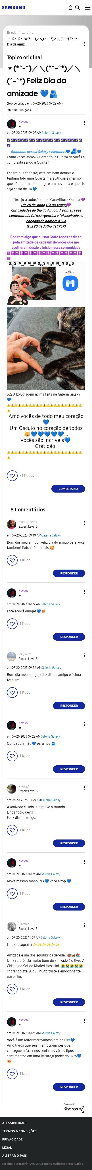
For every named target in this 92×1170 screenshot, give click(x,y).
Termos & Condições (19, 1131)
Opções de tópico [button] (77, 44)
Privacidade (12, 1139)
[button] (77, 122)
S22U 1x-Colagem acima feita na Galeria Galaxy (43, 397)
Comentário (68, 489)
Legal (7, 1148)
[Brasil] (13, 7)
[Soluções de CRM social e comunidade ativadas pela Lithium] (74, 1108)
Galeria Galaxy (51, 133)
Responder (69, 573)
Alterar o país (14, 1156)
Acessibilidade (14, 1123)
